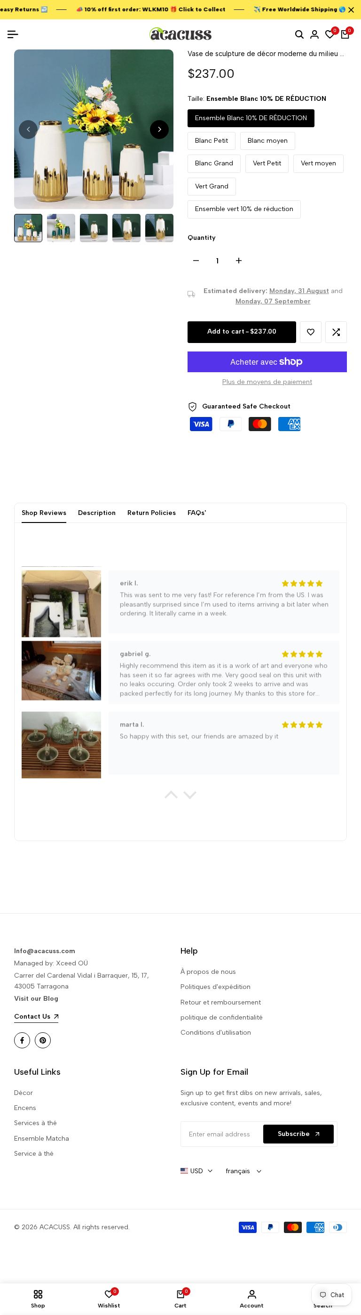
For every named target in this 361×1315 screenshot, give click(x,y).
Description (97, 513)
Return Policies (151, 513)
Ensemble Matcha (41, 1139)
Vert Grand (211, 186)
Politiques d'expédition (215, 987)
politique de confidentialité (221, 1017)
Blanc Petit (211, 141)
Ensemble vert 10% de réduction (244, 209)
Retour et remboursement (220, 1002)
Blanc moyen (268, 141)
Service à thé (34, 1154)
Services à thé (35, 1123)
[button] (311, 332)
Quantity (202, 238)
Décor (23, 1093)
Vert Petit (267, 163)
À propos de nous (208, 972)
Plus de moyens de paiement (267, 382)
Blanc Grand (214, 163)
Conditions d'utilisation (215, 1033)
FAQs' (197, 513)
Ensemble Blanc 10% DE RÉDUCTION (251, 118)
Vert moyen (318, 163)
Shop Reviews (44, 513)
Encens (25, 1108)
